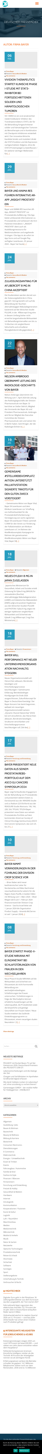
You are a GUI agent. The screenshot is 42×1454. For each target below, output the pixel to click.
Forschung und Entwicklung (21, 758)
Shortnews (7, 1259)
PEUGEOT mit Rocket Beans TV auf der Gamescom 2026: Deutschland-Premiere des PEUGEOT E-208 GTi (20, 1065)
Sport (5, 1272)
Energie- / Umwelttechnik (14, 1158)
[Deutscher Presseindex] (5, 4)
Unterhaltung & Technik (13, 1279)
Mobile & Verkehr (10, 1235)
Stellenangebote (10, 1275)
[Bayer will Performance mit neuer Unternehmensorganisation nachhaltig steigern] (21, 637)
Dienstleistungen (10, 1148)
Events (6, 1165)
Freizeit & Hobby (10, 1188)
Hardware (7, 1195)
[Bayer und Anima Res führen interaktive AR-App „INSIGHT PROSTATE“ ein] (21, 170)
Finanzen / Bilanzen (11, 1178)
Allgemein (26, 570)
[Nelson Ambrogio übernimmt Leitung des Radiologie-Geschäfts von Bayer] (21, 352)
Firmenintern (27, 649)
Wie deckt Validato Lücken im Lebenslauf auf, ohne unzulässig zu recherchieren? (20, 1083)
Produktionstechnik (11, 1252)
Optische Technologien (13, 1249)
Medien (6, 1225)
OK (16, 1451)
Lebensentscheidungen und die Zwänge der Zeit (20, 1072)
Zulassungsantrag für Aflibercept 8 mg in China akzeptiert (21, 286)
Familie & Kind (9, 1172)
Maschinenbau (9, 1222)
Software (7, 1265)
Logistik (6, 1215)
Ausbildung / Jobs (10, 1125)
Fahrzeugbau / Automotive (14, 1168)
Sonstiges (7, 1269)
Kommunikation (10, 1205)
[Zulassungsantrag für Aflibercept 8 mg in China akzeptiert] (21, 261)
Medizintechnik (9, 1228)
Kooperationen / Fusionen (14, 1208)
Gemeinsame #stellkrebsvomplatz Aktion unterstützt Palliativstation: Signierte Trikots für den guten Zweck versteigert (20, 485)
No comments (10, 76)
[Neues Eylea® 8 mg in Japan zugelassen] (21, 558)
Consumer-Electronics (12, 1145)
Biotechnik (7, 1141)
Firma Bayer (10, 71)
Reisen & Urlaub (10, 1255)
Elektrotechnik (9, 1155)
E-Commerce (8, 1151)
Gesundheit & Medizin (19, 74)
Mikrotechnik (8, 1232)
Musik (5, 1239)
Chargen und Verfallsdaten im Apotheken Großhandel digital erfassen (20, 1077)
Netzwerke (7, 1245)
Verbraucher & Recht (12, 1282)
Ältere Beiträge (8, 1031)
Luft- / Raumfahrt (10, 1218)
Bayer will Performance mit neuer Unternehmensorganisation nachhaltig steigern (21, 664)
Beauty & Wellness (11, 1135)
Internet (6, 1198)
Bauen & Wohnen (10, 1128)
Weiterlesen (24, 1451)
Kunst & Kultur (9, 1212)
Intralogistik (8, 1202)
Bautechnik (8, 1131)
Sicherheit (7, 1262)
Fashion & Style (9, 1175)
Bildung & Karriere (11, 1138)
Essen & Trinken (10, 1162)
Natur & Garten (9, 1242)
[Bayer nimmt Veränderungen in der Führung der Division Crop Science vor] (21, 843)
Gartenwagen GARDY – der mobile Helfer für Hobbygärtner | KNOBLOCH (20, 1088)
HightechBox (12, 1291)
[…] (8, 153)
